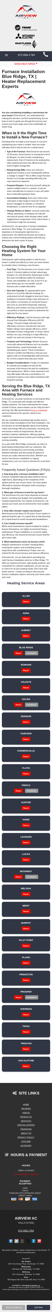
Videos (26, 1113)
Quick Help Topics (25, 64)
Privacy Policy (26, 1137)
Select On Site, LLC (32, 1285)
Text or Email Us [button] (13, 1307)
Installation (31, 653)
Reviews (26, 1109)
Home (26, 1105)
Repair (26, 602)
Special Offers (26, 1125)
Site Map (26, 1142)
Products (26, 1117)
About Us (26, 1133)
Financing (26, 1129)
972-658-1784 (26, 1230)
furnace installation (39, 410)
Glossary (26, 1146)
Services (26, 1121)
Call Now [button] (38, 1307)
